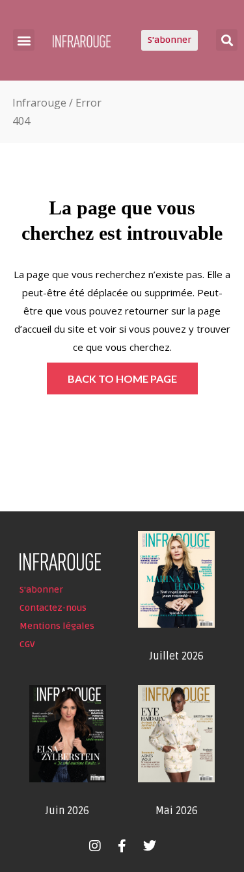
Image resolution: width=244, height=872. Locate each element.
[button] (23, 40)
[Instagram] (95, 846)
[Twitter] (149, 846)
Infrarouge (39, 103)
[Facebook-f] (122, 846)
